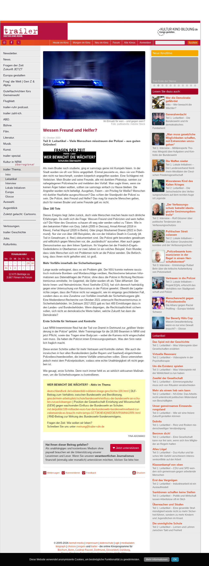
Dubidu (157, 421)
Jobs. (6, 238)
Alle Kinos (129, 42)
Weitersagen (53, 473)
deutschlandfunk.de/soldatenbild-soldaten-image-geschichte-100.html (88, 391)
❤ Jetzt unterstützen (126, 447)
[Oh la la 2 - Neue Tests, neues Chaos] (171, 86)
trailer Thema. (12, 169)
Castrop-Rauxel (84, 549)
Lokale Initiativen (15, 187)
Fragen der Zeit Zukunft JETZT (22, 67)
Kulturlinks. (10, 244)
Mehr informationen (157, 559)
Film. (6, 131)
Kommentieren (73, 473)
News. (7, 59)
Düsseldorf (112, 549)
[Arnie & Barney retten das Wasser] (195, 86)
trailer (94, 546)
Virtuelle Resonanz (164, 354)
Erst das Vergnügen (164, 480)
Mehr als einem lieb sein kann (171, 390)
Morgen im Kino (81, 42)
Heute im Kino (61, 42)
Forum (116, 42)
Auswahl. (9, 201)
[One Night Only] (154, 86)
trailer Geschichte (14, 232)
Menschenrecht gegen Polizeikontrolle (179, 300)
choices (72, 546)
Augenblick (10, 208)
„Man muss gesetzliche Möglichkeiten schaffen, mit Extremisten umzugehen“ (181, 139)
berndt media (76, 543)
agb (117, 543)
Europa (9, 192)
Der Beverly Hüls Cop (179, 318)
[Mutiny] (162, 86)
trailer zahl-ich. (12, 113)
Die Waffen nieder (177, 161)
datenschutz (106, 543)
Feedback (91, 473)
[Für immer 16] (191, 86)
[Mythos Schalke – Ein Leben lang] (175, 86)
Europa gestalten (14, 75)
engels (82, 546)
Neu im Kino (101, 42)
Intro (8, 174)
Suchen (193, 42)
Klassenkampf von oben (167, 464)
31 (6, 268)
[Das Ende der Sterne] (158, 86)
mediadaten (128, 543)
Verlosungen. (11, 226)
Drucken (141, 473)
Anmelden (145, 42)
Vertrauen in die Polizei (180, 278)
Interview (10, 183)
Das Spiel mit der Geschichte (170, 341)
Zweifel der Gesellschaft (167, 378)
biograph (61, 546)
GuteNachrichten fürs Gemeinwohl (17, 93)
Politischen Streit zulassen (177, 233)
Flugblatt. (9, 101)
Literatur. (9, 137)
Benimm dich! (161, 433)
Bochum (62, 549)
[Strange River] (187, 86)
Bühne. (7, 125)
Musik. (7, 143)
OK (175, 559)
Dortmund (99, 549)
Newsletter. (10, 53)
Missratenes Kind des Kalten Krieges (179, 183)
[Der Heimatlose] (179, 86)
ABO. (6, 119)
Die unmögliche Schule (167, 523)
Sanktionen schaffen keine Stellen (173, 492)
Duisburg (125, 549)
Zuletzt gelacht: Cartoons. (20, 214)
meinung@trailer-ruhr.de (90, 426)
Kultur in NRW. (12, 161)
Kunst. (7, 149)
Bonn (71, 549)
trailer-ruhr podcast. (16, 107)
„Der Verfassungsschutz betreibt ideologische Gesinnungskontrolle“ (181, 209)
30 (32, 263)
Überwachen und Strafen (167, 504)
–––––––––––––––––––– (19, 220)
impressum (92, 543)
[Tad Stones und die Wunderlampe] (167, 86)
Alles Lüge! (159, 449)
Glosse (9, 196)
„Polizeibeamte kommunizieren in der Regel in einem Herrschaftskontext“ (179, 256)
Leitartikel (11, 179)
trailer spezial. (12, 155)
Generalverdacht (176, 114)
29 (28, 263)
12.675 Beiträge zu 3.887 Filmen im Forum (19, 276)
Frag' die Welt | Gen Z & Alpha (18, 83)
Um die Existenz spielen (167, 366)
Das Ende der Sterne (164, 81)
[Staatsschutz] (183, 86)
